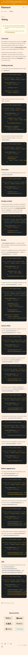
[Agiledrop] (19, 624)
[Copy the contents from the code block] (25, 74)
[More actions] (26, 7)
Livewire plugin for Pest (20, 47)
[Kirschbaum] (8, 618)
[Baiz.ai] (8, 624)
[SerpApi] (19, 618)
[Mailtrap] (8, 629)
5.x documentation (10, 32)
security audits (18, 1)
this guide (19, 58)
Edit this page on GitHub (8, 603)
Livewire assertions (21, 208)
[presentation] (14, 84)
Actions (3, 16)
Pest (25, 41)
